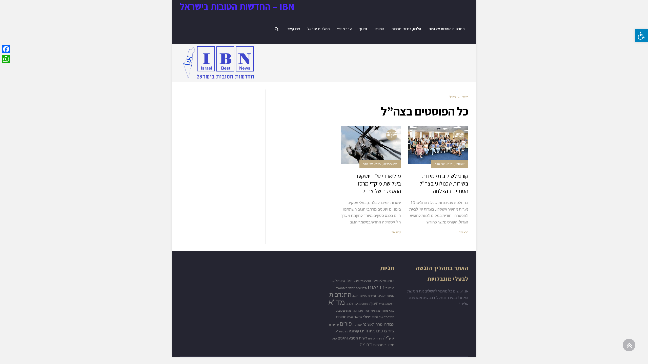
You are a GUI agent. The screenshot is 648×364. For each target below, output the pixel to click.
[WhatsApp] (6, 59)
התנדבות (340, 294)
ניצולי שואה (363, 317)
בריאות (376, 286)
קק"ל (389, 337)
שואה (334, 338)
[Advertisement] (165, 114)
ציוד (391, 331)
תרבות (378, 345)
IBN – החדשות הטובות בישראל (237, 6)
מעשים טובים (343, 310)
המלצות (350, 288)
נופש (375, 317)
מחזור (384, 310)
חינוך (374, 303)
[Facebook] (6, 49)
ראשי (465, 97)
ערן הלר (439, 164)
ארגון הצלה (352, 280)
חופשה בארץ (386, 303)
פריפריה (334, 324)
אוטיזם (390, 280)
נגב (381, 317)
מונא (391, 310)
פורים (346, 324)
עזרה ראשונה (372, 324)
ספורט (341, 317)
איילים (382, 280)
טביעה (357, 303)
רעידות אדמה (376, 338)
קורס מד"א (341, 331)
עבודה (389, 324)
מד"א (336, 302)
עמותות (357, 324)
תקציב (389, 345)
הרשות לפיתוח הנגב (364, 295)
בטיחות (390, 288)
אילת (375, 280)
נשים (350, 317)
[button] (641, 35)
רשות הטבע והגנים (352, 338)
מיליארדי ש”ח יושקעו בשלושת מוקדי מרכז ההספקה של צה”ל (379, 183)
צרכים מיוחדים (374, 330)
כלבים (349, 303)
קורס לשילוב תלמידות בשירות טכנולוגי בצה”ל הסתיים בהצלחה (443, 183)
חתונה (366, 303)
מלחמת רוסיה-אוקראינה (366, 310)
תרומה (366, 344)
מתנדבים (388, 317)
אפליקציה (365, 280)
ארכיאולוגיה (338, 280)
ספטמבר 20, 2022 (386, 164)
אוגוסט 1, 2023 (455, 164)
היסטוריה (361, 288)
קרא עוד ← (461, 232)
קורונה (354, 331)
